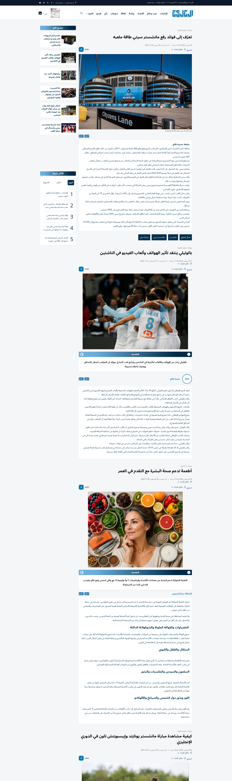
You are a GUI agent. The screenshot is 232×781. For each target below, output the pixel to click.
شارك (87, 49)
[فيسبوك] (51, 3)
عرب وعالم (152, 13)
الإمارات (164, 13)
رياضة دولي (144, 237)
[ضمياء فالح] (187, 379)
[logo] (182, 14)
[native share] (81, 49)
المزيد (90, 13)
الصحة (183, 466)
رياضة (131, 13)
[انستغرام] (44, 3)
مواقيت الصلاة (161, 2)
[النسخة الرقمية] (55, 14)
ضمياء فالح (175, 379)
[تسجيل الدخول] (75, 2)
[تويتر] (48, 3)
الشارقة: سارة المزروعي (182, 593)
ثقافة (123, 13)
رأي (106, 13)
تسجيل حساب (59, 2)
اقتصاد (140, 13)
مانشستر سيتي (159, 237)
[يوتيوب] (40, 3)
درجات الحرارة (151, 2)
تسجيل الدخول (70, 2)
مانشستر (173, 237)
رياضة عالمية (182, 30)
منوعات (114, 13)
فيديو (98, 13)
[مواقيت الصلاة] (40, 14)
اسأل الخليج (185, 237)
